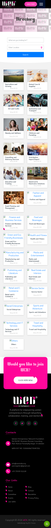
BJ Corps (32, 523)
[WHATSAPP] (47, 524)
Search (25, 54)
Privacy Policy (33, 498)
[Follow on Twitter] (22, 423)
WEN (25, 520)
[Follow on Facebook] (15, 423)
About (10, 490)
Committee (12, 494)
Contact (31, 490)
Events (10, 498)
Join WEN (12, 501)
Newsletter (32, 494)
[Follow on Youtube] (35, 423)
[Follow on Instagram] (28, 423)
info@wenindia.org (19, 463)
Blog (29, 487)
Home (10, 487)
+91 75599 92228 (19, 471)
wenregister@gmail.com (21, 466)
